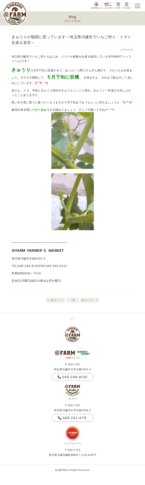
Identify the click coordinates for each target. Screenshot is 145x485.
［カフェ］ (72, 398)
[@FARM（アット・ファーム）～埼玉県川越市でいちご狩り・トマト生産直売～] (15, 13)
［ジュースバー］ (72, 443)
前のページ (57, 300)
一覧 (72, 300)
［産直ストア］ (72, 357)
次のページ (87, 300)
